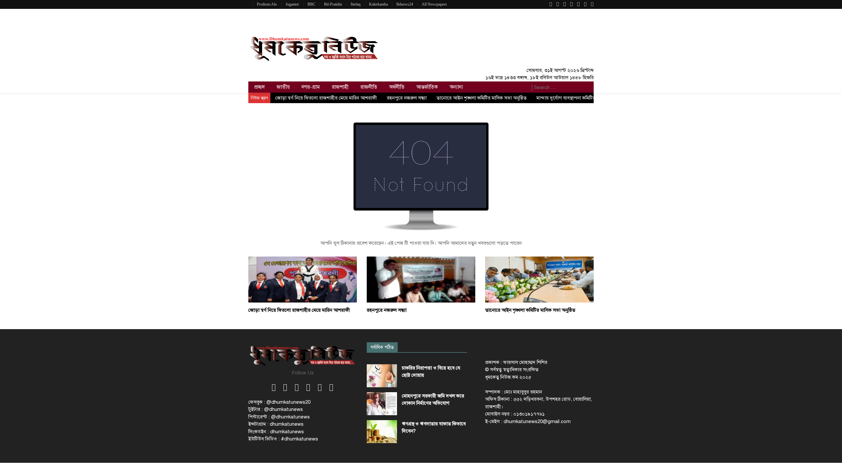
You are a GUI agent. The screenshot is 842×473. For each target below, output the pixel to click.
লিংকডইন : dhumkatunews (276, 432)
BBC (311, 4)
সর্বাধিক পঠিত (382, 347)
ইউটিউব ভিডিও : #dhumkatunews (283, 439)
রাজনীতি (368, 87)
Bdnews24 (404, 4)
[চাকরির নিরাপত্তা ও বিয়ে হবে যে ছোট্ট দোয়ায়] (382, 375)
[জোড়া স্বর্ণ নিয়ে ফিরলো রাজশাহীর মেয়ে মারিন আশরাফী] (302, 279)
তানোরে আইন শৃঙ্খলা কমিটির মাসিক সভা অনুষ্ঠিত (481, 98)
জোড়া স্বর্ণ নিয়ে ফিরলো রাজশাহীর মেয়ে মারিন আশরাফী (326, 98)
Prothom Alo (267, 4)
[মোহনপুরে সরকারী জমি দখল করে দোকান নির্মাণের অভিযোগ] (382, 403)
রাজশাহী (340, 87)
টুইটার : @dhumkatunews (275, 409)
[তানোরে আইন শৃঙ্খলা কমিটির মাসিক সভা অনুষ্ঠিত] (539, 279)
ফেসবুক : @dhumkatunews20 (279, 402)
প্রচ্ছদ (259, 87)
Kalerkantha (378, 4)
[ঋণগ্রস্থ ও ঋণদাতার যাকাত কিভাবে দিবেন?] (382, 431)
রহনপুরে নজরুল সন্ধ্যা (407, 98)
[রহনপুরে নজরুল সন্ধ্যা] (421, 279)
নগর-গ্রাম (311, 87)
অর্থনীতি (397, 87)
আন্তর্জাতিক (427, 87)
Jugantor (292, 4)
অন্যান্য (456, 87)
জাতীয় (283, 87)
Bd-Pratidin (333, 4)
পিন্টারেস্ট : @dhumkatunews (279, 417)
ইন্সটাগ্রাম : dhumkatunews (276, 424)
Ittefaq (355, 4)
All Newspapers (434, 4)
